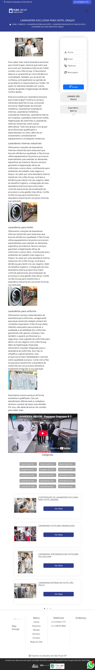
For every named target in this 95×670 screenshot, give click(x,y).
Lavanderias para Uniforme (67, 486)
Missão (36, 630)
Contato (36, 637)
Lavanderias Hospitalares (48, 475)
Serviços (36, 633)
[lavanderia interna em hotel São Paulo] (25, 591)
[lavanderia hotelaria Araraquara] (25, 534)
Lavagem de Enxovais (29, 469)
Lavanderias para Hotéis (48, 486)
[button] (44, 608)
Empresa (36, 626)
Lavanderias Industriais (48, 481)
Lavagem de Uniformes (48, 469)
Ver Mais (59, 508)
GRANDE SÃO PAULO (73, 98)
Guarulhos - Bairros (73, 109)
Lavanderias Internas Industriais (29, 486)
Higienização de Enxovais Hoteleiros (48, 464)
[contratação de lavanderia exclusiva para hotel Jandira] (25, 505)
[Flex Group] (17, 11)
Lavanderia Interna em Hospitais (67, 469)
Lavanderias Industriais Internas (67, 481)
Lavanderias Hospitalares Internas (67, 475)
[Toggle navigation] (87, 10)
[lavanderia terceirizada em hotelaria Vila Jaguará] (25, 562)
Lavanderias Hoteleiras (29, 481)
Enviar (75, 87)
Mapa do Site (36, 641)
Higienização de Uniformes (67, 464)
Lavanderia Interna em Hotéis (29, 475)
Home (36, 622)
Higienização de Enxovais (29, 464)
